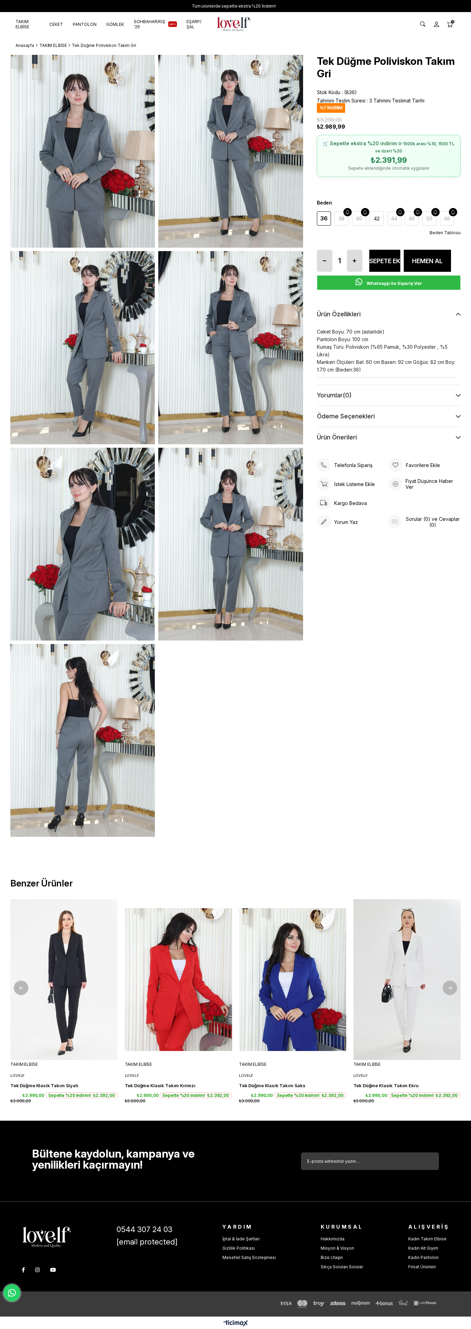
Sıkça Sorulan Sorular (342, 1266)
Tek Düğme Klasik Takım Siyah (44, 1085)
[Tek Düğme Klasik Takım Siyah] (64, 979)
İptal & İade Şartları (241, 1238)
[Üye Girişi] (436, 24)
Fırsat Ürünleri (422, 1266)
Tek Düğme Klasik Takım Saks (272, 1085)
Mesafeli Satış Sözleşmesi (249, 1257)
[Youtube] (53, 1269)
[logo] (47, 1237)
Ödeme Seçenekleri (346, 416)
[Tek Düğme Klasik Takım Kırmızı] (178, 979)
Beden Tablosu (445, 232)
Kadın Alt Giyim (423, 1248)
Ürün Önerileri (337, 437)
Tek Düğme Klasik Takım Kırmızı (160, 1085)
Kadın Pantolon (423, 1257)
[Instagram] (37, 1269)
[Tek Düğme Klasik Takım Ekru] (407, 979)
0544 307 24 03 (144, 1229)
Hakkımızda (332, 1238)
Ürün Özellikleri (339, 314)
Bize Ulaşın (332, 1257)
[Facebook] (23, 1269)
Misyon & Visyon (337, 1248)
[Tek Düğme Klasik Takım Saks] (293, 979)
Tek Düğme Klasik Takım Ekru (386, 1085)
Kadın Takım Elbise (427, 1238)
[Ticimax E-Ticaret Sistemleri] (235, 1323)
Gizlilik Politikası (238, 1248)
